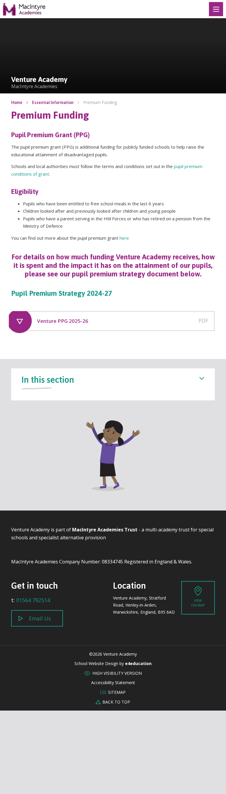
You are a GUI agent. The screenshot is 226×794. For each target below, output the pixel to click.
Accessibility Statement (113, 682)
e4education (138, 663)
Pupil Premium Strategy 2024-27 (61, 293)
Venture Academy (24, 9)
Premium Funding (100, 102)
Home (16, 102)
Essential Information (53, 102)
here (124, 238)
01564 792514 (33, 600)
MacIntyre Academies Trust (104, 529)
